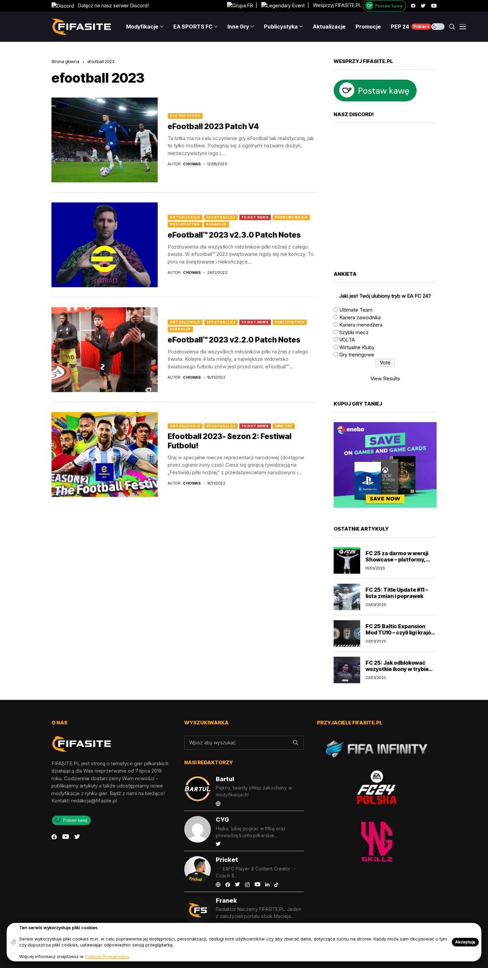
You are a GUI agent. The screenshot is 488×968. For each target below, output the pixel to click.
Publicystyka (185, 224)
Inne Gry (283, 426)
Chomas (192, 164)
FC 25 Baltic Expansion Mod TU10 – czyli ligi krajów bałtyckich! (400, 632)
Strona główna (65, 61)
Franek (226, 900)
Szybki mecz (353, 332)
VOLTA (347, 339)
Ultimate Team (355, 310)
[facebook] (413, 6)
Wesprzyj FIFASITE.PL (337, 5)
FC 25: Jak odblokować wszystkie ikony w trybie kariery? (397, 669)
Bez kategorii (185, 115)
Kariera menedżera (360, 325)
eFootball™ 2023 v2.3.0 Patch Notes (234, 235)
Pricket (227, 859)
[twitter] (423, 6)
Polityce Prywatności (106, 956)
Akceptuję (465, 941)
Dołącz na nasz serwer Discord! (111, 5)
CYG (222, 819)
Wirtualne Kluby (356, 347)
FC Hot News (255, 217)
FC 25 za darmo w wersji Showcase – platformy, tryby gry (397, 559)
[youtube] (434, 6)
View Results (385, 378)
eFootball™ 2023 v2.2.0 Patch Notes (234, 339)
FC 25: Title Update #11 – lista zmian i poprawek (397, 592)
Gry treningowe (356, 354)
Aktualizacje (185, 217)
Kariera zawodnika (360, 317)
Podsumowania (291, 217)
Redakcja (216, 224)
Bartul (225, 779)
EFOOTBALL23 (220, 217)
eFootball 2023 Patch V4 (213, 126)
